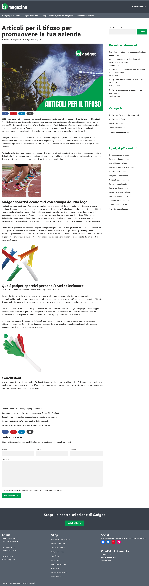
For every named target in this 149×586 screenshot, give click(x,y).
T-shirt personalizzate (119, 133)
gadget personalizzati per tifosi (17, 206)
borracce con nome (10, 141)
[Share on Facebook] (5, 113)
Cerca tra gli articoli (115, 27)
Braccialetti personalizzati (120, 159)
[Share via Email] (30, 113)
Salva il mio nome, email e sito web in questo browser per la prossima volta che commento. (34, 490)
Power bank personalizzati (120, 192)
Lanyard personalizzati (118, 176)
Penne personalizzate (118, 184)
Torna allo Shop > (138, 6)
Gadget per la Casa (57, 552)
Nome (4, 449)
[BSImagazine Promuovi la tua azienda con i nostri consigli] (14, 6)
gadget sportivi (10, 138)
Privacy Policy (106, 554)
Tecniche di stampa (85, 16)
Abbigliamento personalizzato (61, 539)
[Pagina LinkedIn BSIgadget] (108, 542)
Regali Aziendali (31, 16)
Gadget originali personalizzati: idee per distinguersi (26, 425)
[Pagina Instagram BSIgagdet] (119, 542)
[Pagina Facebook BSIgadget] (103, 542)
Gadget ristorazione (117, 172)
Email (38, 449)
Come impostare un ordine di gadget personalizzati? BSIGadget (30, 413)
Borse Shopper (56, 576)
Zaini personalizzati (58, 547)
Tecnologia (55, 556)
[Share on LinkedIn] (21, 113)
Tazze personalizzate (118, 205)
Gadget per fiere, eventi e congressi (57, 16)
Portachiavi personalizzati (120, 188)
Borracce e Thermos (58, 543)
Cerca (142, 32)
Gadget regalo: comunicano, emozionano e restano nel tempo (29, 417)
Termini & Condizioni (108, 557)
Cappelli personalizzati (118, 163)
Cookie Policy (106, 560)
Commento (6, 459)
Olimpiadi (95, 119)
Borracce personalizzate (119, 155)
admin (6, 40)
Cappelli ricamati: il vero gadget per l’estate (22, 409)
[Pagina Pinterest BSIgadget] (113, 542)
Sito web (73, 449)
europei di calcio (75, 119)
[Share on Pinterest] (13, 113)
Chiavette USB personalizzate (121, 167)
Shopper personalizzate (119, 196)
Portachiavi (55, 560)
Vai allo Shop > (74, 523)
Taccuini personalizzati (119, 201)
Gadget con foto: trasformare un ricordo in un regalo (25, 421)
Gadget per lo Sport (11, 16)
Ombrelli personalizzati (119, 180)
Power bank (55, 568)
